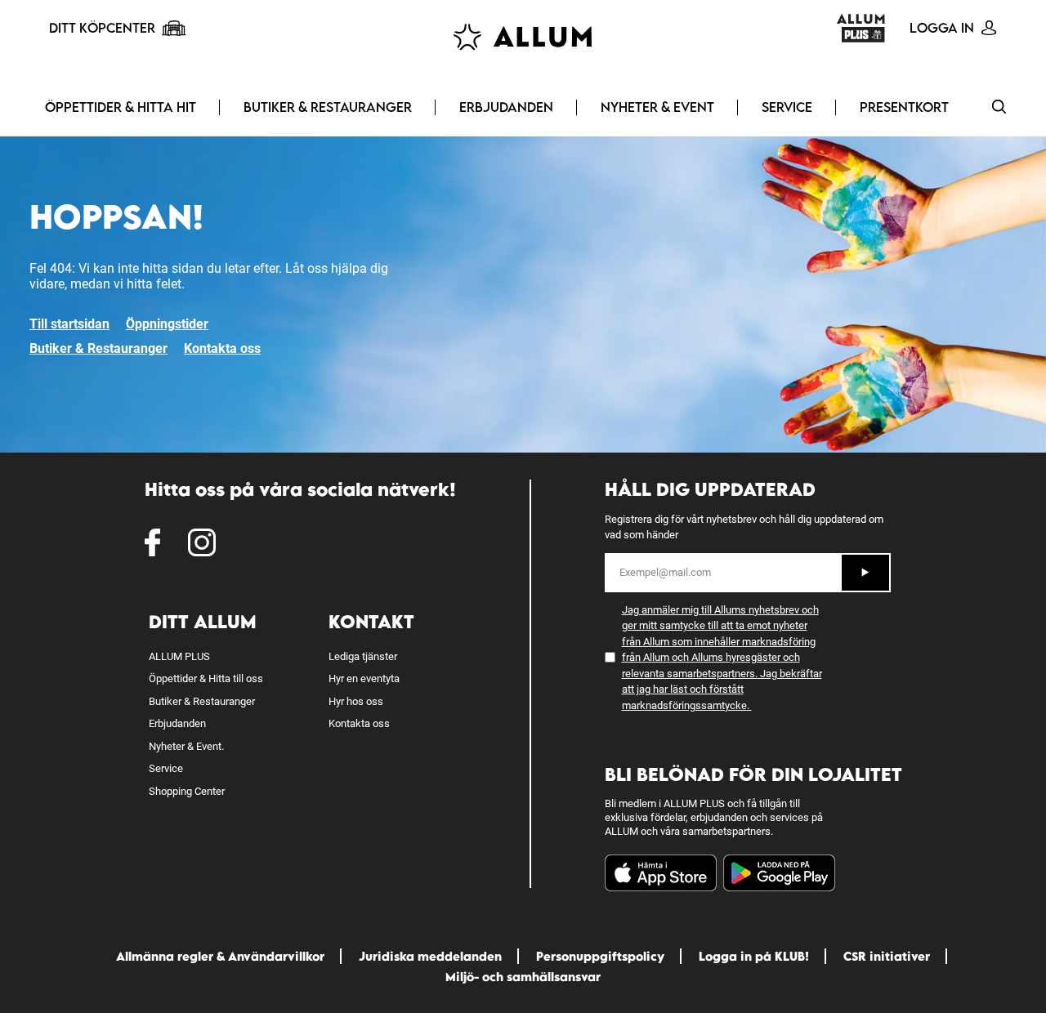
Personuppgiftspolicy (600, 956)
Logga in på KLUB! (754, 956)
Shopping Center (187, 791)
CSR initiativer (886, 956)
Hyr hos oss (356, 701)
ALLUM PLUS (179, 656)
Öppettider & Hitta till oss (206, 678)
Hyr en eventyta (364, 678)
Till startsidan (69, 324)
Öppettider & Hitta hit (120, 107)
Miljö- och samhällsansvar (523, 977)
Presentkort (904, 107)
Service (787, 107)
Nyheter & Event (657, 107)
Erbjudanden (506, 107)
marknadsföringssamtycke (684, 705)
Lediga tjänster (363, 656)
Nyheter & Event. (186, 746)
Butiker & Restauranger (328, 107)
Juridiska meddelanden (430, 956)
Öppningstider (167, 324)
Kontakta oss (222, 348)
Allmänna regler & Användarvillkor (220, 956)
